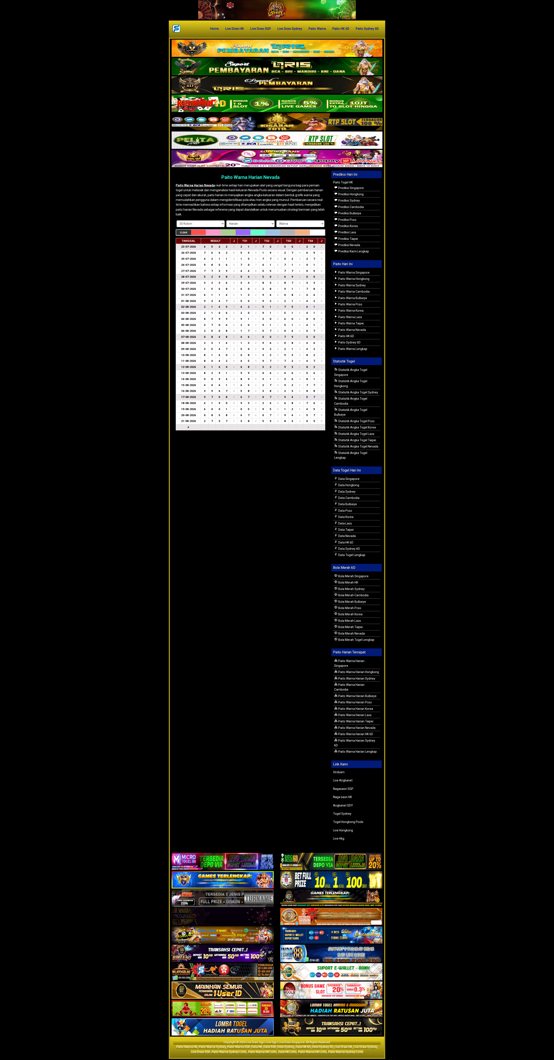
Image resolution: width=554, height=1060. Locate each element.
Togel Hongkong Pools (348, 822)
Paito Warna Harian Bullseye (357, 696)
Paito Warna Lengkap (352, 349)
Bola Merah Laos (349, 620)
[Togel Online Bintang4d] (223, 954)
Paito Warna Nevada (352, 330)
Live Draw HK (234, 28)
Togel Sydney (342, 813)
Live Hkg (338, 838)
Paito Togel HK (343, 182)
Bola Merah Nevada (351, 633)
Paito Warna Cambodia (354, 291)
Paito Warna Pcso (350, 304)
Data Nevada (347, 536)
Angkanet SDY (343, 805)
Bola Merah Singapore (353, 576)
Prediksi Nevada (349, 245)
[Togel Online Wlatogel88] (223, 972)
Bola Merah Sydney (351, 589)
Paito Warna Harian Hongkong (358, 672)
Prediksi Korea (348, 226)
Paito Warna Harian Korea (355, 708)
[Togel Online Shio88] (331, 1009)
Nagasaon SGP (343, 789)
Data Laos (345, 523)
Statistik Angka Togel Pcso (356, 421)
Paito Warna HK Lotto (262, 1052)
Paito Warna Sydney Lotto (229, 1052)
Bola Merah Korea (350, 614)
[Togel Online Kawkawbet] (223, 898)
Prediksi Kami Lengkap (353, 251)
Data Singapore (348, 479)
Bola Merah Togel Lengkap (356, 639)
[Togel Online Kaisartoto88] (223, 1009)
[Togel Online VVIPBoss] (277, 48)
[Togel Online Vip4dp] (331, 898)
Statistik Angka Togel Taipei (357, 440)
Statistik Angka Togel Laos (356, 434)
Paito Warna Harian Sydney (356, 678)
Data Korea (345, 517)
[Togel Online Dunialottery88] (331, 917)
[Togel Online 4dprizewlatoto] (223, 990)
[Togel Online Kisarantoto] (277, 122)
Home (214, 28)
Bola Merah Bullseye (352, 601)
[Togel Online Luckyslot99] (331, 880)
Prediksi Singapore (351, 188)
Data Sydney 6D (349, 548)
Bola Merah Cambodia (353, 595)
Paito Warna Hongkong (353, 279)
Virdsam (339, 772)
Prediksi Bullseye (349, 213)
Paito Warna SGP (238, 1047)
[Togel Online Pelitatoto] (277, 140)
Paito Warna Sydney (352, 285)
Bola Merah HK (348, 582)
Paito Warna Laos (350, 317)
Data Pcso (345, 510)
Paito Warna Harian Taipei (355, 721)
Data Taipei (346, 529)
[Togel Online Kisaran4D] (277, 103)
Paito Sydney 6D (367, 28)
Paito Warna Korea (351, 310)
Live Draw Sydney (289, 28)
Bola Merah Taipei (350, 627)
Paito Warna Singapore (354, 272)
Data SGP (269, 1047)
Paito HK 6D (340, 28)
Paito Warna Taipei (351, 323)
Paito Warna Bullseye (352, 298)
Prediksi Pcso (347, 219)
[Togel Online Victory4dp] (223, 880)
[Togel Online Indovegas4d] (331, 1027)
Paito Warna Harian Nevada (250, 177)
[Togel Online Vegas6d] (223, 917)
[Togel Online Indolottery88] (331, 954)
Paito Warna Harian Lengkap (357, 751)
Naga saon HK (342, 797)
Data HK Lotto (287, 1052)
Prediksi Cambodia (351, 207)
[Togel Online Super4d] (277, 85)
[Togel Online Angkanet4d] (331, 972)
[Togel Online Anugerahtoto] (331, 935)
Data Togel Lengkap (351, 555)
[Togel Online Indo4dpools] (223, 1027)
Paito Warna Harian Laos (355, 715)
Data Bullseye (347, 504)
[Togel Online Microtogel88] (223, 862)
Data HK (256, 1047)
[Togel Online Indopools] (331, 990)
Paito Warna (317, 28)
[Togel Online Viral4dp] (277, 158)
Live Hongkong (343, 830)
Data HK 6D (345, 542)
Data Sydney (347, 491)
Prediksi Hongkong (351, 194)
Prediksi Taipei (348, 239)
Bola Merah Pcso (349, 608)
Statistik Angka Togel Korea (357, 427)
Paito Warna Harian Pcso (355, 702)
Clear (183, 232)
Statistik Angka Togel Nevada (358, 446)
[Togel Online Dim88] (277, 67)
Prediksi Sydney (349, 200)
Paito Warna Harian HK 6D (355, 734)
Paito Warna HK (186, 1047)
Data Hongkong (348, 485)
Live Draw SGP (260, 28)
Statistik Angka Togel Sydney (358, 392)
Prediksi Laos (347, 232)
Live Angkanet (343, 780)
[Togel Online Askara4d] (223, 935)
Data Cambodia (348, 498)
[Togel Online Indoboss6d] (331, 862)
